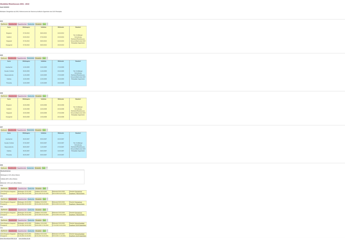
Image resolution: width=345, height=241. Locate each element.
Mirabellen (39, 24)
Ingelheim (73, 225)
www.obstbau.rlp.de (24, 238)
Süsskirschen (13, 24)
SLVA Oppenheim (81, 225)
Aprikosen (4, 58)
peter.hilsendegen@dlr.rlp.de (8, 238)
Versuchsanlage (79, 223)
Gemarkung (78, 191)
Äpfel (44, 24)
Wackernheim (80, 193)
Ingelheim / (73, 193)
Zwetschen (31, 24)
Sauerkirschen (22, 24)
